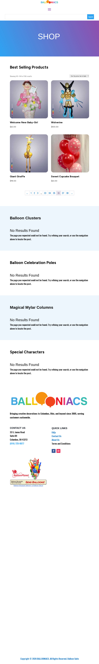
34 (50, 193)
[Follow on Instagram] (58, 451)
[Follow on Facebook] (54, 451)
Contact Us (56, 436)
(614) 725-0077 (17, 443)
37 (63, 193)
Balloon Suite (73, 658)
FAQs (54, 432)
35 (54, 193)
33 (45, 193)
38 (67, 193)
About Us (55, 439)
